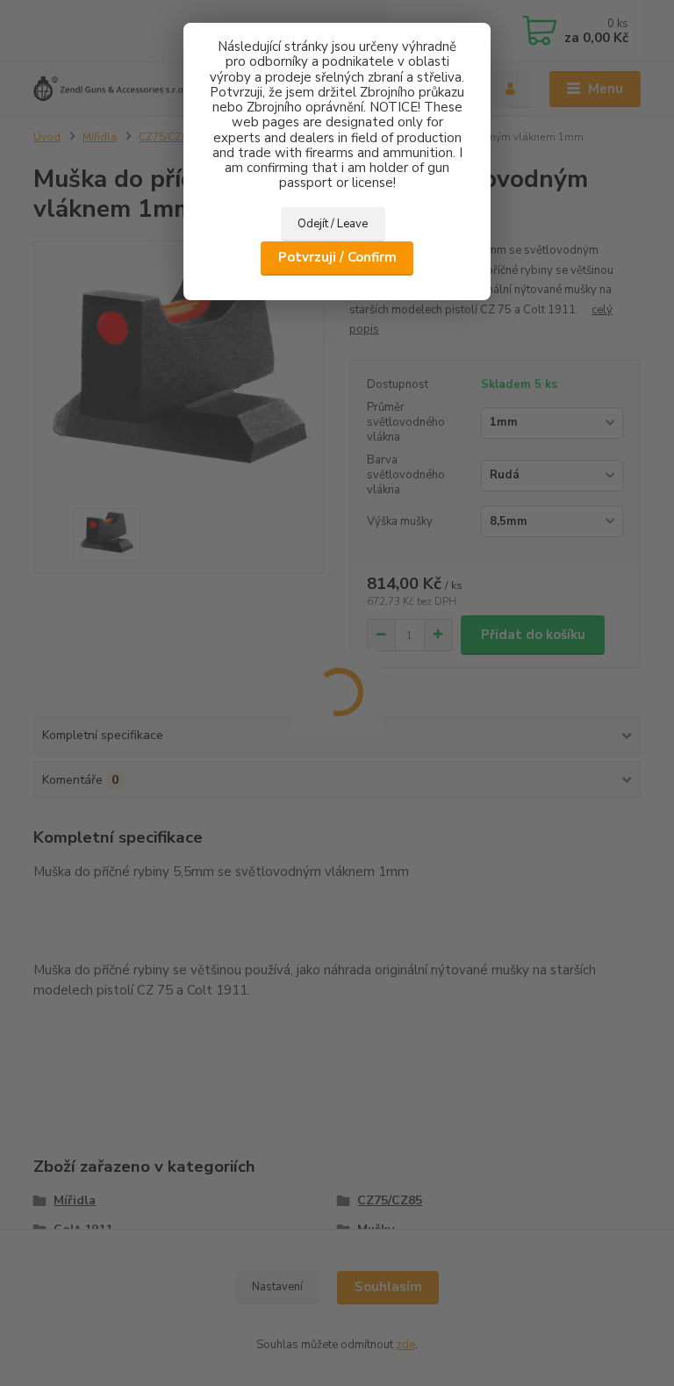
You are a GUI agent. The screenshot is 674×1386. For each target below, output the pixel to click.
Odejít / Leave (333, 224)
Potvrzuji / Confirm (337, 257)
